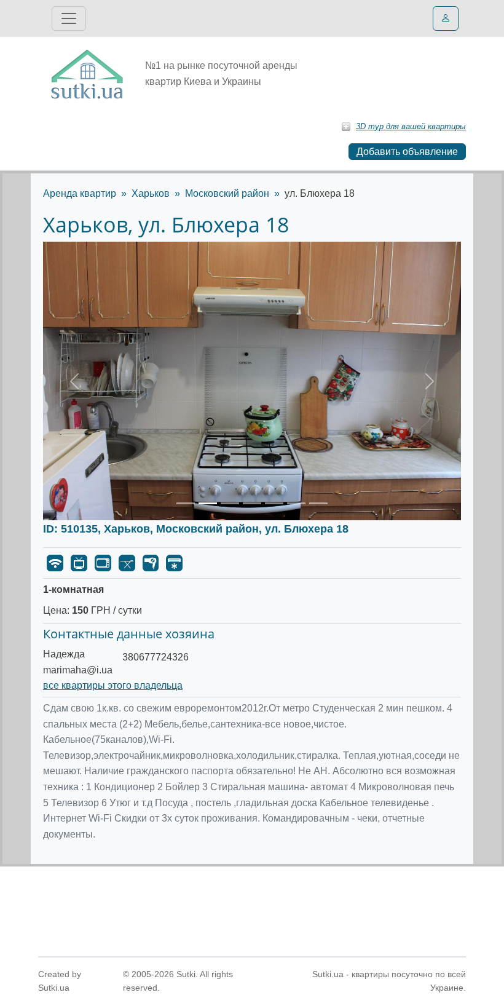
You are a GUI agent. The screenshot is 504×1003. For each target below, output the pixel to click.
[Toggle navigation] (69, 18)
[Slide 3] (230, 503)
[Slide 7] (318, 503)
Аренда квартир (79, 193)
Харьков (151, 193)
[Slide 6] (296, 503)
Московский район (227, 193)
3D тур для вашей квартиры (411, 126)
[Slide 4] (252, 503)
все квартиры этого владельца (113, 685)
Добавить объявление (407, 151)
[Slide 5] (274, 503)
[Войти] (446, 18)
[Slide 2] (208, 503)
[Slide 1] (185, 503)
